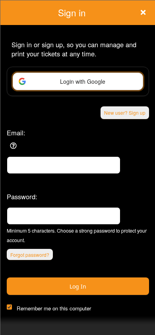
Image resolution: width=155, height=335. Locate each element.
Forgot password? (29, 254)
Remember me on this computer (54, 308)
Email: (16, 132)
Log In (78, 286)
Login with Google (82, 81)
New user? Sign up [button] (124, 112)
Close (143, 12)
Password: (22, 196)
